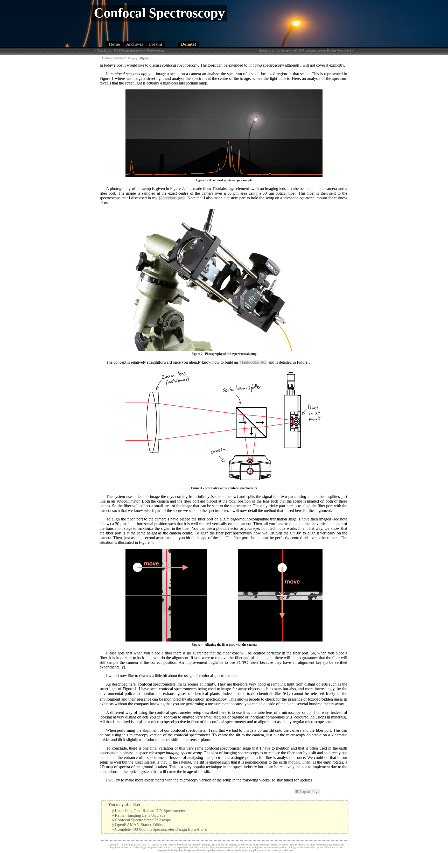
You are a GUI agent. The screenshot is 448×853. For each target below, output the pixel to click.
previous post (172, 198)
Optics (144, 58)
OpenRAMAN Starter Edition (137, 824)
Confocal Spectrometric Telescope (141, 820)
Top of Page (307, 791)
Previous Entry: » (306, 50)
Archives (134, 44)
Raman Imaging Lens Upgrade (138, 815)
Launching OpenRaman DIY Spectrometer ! (149, 810)
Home (114, 44)
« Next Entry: (129, 50)
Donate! (188, 44)
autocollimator (253, 362)
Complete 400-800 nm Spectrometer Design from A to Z (159, 829)
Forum (155, 44)
